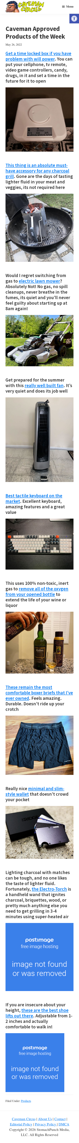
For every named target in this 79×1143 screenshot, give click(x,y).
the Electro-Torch (49, 889)
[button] (74, 18)
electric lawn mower (39, 281)
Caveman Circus (23, 1119)
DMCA (64, 1124)
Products (26, 1101)
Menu (69, 6)
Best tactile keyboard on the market (34, 498)
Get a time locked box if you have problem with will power (38, 56)
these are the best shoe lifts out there (37, 1013)
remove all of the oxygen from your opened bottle (37, 591)
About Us (45, 1119)
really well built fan (44, 385)
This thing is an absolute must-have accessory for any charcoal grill (37, 170)
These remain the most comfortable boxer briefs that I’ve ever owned (39, 692)
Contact (60, 1119)
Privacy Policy (46, 1124)
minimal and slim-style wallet (35, 791)
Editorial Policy (21, 1124)
